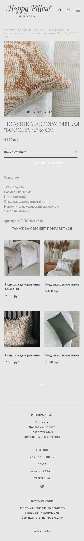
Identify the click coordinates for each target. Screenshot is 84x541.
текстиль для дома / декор (23, 30)
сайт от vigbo (42, 531)
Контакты (42, 422)
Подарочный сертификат (42, 437)
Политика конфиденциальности (42, 508)
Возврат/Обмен (42, 432)
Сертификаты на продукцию (42, 517)
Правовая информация (42, 512)
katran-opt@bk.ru (42, 471)
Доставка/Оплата (42, 427)
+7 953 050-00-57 (42, 457)
